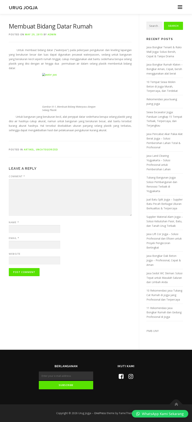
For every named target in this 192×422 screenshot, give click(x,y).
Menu (180, 7)
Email (14, 238)
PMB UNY (152, 331)
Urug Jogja (23, 7)
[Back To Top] (176, 404)
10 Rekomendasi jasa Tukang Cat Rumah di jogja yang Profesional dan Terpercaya (164, 295)
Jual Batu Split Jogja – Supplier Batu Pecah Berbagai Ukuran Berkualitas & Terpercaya (164, 204)
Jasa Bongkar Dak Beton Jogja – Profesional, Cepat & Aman (163, 260)
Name (14, 222)
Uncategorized (47, 149)
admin (52, 34)
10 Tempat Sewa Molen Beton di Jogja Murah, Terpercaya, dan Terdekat (162, 86)
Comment (17, 176)
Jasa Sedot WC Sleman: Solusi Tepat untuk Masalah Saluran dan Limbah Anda (164, 277)
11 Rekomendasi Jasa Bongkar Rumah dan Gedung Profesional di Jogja (164, 312)
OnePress (100, 413)
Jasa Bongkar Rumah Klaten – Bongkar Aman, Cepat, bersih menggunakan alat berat (164, 69)
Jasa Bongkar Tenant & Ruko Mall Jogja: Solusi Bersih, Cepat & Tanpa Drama (164, 51)
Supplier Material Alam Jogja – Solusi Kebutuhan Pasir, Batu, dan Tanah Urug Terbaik (164, 221)
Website (15, 253)
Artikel (29, 149)
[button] (160, 413)
